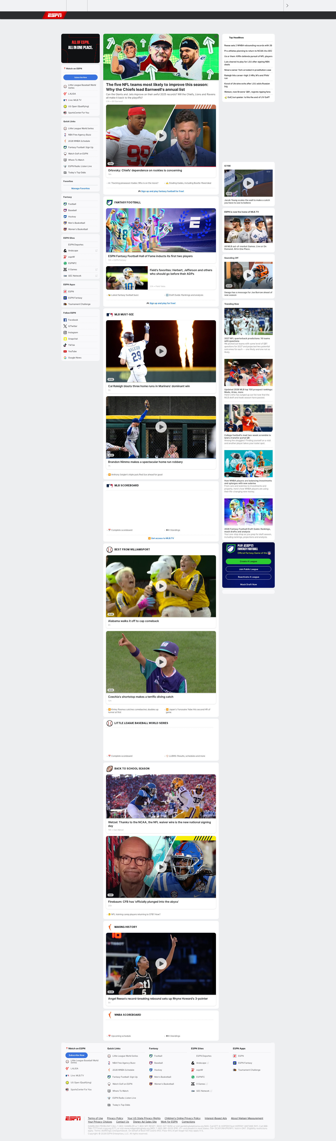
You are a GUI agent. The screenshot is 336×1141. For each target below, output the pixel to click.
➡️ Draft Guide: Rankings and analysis (184, 295)
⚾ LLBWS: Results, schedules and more (185, 756)
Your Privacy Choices (100, 1121)
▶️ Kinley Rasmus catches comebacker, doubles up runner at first (133, 710)
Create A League (248, 561)
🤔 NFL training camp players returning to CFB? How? (134, 914)
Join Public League (248, 569)
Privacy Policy (115, 1118)
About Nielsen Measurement (247, 1118)
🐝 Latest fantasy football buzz (123, 295)
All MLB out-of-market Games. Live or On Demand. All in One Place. (245, 247)
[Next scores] (287, 5)
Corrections (188, 1121)
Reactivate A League (248, 577)
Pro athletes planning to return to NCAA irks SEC (248, 51)
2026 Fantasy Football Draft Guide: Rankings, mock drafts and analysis (247, 530)
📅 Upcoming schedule (119, 1036)
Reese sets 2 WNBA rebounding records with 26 (248, 45)
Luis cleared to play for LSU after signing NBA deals (247, 63)
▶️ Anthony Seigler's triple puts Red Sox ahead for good (135, 474)
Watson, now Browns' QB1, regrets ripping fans (247, 91)
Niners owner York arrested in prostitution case (247, 70)
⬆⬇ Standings (173, 530)
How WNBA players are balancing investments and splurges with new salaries (248, 482)
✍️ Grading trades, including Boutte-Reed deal (188, 183)
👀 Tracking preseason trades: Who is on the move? (133, 183)
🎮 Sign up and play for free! (161, 303)
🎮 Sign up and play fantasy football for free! (161, 191)
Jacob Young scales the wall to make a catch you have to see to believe (247, 201)
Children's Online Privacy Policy (183, 1118)
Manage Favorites (80, 188)
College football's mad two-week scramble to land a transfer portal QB (247, 436)
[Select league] (56, 5)
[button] (279, 15)
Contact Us (122, 1121)
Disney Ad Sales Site (145, 1121)
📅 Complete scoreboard (120, 530)
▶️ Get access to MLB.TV (161, 538)
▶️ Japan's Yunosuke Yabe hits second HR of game (188, 710)
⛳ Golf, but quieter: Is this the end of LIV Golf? (247, 97)
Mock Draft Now (248, 584)
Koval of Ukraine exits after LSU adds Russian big (247, 85)
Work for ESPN (169, 1121)
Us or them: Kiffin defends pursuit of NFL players (248, 56)
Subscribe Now (80, 77)
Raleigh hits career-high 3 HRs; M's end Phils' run (246, 76)
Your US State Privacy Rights (143, 1118)
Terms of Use (95, 1118)
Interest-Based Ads (216, 1118)
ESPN (55, 15)
